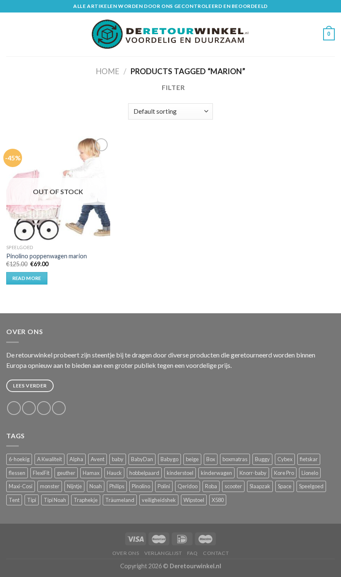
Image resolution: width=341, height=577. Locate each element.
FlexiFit (41, 473)
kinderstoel (180, 473)
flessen (17, 473)
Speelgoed (311, 486)
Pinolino (141, 486)
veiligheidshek (159, 500)
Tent (14, 500)
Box (210, 459)
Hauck (114, 473)
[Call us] (59, 408)
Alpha (76, 459)
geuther (66, 473)
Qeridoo (188, 486)
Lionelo (309, 473)
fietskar (309, 459)
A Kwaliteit (49, 459)
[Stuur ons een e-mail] (44, 408)
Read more (26, 278)
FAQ (192, 553)
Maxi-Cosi (20, 486)
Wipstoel (193, 500)
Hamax (91, 473)
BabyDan (142, 459)
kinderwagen (216, 473)
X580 (218, 500)
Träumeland (119, 500)
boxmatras (234, 459)
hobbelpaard (144, 473)
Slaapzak (260, 486)
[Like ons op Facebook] (14, 408)
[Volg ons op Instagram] (29, 408)
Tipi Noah (55, 500)
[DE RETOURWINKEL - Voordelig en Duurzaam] (170, 34)
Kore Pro (284, 473)
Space (285, 486)
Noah (95, 486)
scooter (233, 486)
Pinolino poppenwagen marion (46, 256)
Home (107, 71)
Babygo (169, 459)
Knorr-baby (253, 473)
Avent (97, 459)
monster (49, 486)
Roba (211, 486)
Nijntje (74, 486)
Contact (216, 553)
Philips (116, 486)
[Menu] (11, 34)
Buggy (262, 459)
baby (118, 459)
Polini (164, 486)
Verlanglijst (163, 553)
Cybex (284, 459)
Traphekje (86, 500)
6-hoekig (19, 459)
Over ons (125, 553)
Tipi (31, 500)
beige (192, 459)
